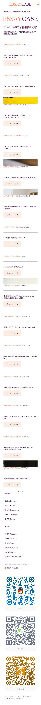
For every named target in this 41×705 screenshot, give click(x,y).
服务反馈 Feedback (12, 510)
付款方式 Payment (11, 547)
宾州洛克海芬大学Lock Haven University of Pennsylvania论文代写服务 (17, 449)
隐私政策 (19, 698)
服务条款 (13, 698)
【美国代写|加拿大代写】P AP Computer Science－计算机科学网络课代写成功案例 (20, 297)
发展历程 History (11, 538)
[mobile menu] (38, 4)
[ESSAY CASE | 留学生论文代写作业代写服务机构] (20, 4)
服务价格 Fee (9, 543)
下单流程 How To (11, 501)
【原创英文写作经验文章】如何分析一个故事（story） (20, 178)
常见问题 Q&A (10, 519)
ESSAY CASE (16, 696)
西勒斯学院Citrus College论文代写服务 (15, 479)
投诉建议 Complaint (12, 514)
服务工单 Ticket (10, 505)
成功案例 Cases (10, 552)
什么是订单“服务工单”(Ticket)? (14, 238)
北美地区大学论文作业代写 (11, 44)
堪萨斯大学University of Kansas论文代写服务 (18, 387)
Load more (20, 491)
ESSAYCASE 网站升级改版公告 (13, 267)
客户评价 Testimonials (13, 556)
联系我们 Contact (11, 534)
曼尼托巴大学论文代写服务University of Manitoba (19, 327)
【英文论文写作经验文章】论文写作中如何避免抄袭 (19, 86)
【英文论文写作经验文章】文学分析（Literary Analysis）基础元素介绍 (17, 116)
